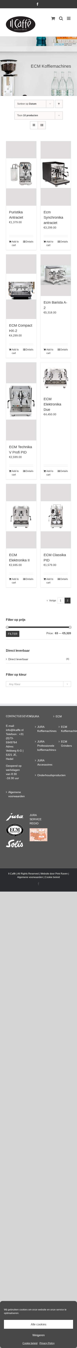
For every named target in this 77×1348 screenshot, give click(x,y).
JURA (35, 716)
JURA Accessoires (40, 762)
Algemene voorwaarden (15, 794)
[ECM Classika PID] (56, 516)
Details (29, 241)
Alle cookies (38, 1324)
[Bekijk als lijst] (42, 125)
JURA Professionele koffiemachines (40, 745)
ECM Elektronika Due (52, 404)
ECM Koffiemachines (64, 729)
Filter (12, 633)
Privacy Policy (46, 1343)
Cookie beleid (30, 1343)
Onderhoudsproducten (40, 775)
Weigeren (38, 1335)
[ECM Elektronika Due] (56, 377)
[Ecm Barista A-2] (56, 275)
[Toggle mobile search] (61, 18)
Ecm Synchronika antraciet (53, 217)
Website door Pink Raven (54, 873)
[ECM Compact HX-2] (21, 286)
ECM (59, 716)
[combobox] (38, 684)
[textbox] (38, 684)
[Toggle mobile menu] (69, 18)
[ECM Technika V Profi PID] (21, 401)
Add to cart (15, 243)
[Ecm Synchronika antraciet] (56, 173)
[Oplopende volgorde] (59, 104)
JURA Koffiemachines (40, 729)
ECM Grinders (64, 743)
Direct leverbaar (18, 659)
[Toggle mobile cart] (53, 18)
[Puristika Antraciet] (21, 173)
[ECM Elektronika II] (21, 516)
